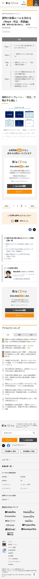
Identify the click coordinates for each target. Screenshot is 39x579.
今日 (8, 335)
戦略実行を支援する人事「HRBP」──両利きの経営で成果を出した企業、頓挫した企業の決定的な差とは (20, 354)
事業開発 (4, 477)
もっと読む (7, 258)
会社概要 (10, 556)
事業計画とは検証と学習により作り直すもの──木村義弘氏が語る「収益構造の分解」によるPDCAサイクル (21, 392)
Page (7, 47)
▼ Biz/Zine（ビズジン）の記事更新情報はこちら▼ (24, 85)
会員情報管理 (12, 550)
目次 (19, 39)
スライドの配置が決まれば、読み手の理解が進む (24, 73)
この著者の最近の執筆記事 (21, 279)
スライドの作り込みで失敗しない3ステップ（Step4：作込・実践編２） (19, 250)
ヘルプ (10, 541)
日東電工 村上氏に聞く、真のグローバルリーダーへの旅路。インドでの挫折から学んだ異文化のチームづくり (20, 362)
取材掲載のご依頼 (28, 451)
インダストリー (6, 484)
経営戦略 (22, 477)
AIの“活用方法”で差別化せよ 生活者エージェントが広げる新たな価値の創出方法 (21, 370)
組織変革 (4, 480)
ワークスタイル (6, 488)
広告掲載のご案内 (10, 451)
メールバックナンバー (21, 181)
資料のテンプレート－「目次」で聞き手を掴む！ (24, 63)
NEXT (32, 206)
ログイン (20, 192)
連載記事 (4, 499)
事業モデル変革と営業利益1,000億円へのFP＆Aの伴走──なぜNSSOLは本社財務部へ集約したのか (21, 340)
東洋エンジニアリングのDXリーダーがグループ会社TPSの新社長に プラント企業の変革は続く (20, 385)
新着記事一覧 (7, 466)
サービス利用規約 (13, 558)
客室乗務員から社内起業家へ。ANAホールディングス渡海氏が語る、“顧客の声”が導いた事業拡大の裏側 (21, 407)
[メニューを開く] (3, 3)
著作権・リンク (12, 544)
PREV (6, 206)
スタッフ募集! (12, 547)
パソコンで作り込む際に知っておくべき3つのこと (24, 46)
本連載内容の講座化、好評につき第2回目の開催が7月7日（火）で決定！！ (24, 79)
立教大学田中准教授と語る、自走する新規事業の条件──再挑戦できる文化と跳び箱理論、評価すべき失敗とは (21, 377)
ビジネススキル (6, 31)
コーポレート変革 (25, 484)
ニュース (5, 459)
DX (21, 480)
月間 (31, 335)
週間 (19, 335)
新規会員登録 (20, 186)
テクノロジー (24, 488)
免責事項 (10, 553)
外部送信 (10, 564)
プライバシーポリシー (14, 561)
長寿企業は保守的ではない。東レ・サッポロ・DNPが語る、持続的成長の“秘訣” (20, 347)
